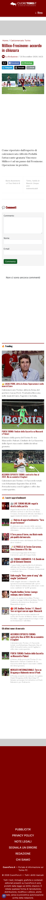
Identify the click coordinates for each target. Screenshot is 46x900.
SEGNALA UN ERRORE (23, 847)
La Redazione (11, 56)
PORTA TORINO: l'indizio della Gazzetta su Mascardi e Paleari (26, 655)
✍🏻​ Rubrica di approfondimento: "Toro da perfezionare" (27, 521)
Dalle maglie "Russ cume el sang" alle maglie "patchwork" (26, 577)
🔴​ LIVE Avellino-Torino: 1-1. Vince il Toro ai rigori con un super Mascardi (26, 610)
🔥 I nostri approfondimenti (14, 497)
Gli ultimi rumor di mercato (13, 628)
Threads (21, 68)
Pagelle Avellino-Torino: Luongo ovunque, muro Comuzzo (24, 593)
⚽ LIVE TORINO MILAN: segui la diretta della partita (24, 505)
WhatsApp (28, 63)
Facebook (15, 63)
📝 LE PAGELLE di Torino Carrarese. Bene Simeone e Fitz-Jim (25, 548)
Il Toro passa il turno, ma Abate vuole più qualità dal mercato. (26, 536)
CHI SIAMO (23, 859)
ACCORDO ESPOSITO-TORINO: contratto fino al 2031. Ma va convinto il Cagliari (27, 637)
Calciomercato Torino (20, 40)
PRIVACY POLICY (23, 835)
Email (32, 68)
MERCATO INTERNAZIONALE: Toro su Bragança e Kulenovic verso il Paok (25, 671)
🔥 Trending (7, 346)
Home (5, 40)
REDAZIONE (23, 853)
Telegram (8, 68)
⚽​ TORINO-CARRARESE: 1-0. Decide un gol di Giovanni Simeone (27, 560)
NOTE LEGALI (23, 841)
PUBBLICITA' (23, 829)
